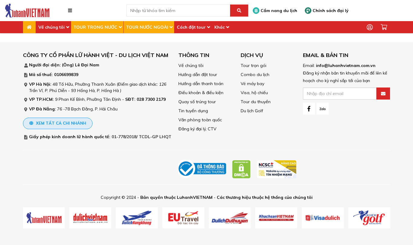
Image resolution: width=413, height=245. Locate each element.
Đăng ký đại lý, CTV (197, 129)
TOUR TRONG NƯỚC (95, 27)
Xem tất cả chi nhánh (60, 123)
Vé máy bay (252, 83)
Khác (219, 27)
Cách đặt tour (191, 27)
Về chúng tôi (51, 27)
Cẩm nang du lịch (278, 10)
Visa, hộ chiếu (254, 92)
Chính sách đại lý (330, 10)
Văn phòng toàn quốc (200, 119)
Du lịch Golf (252, 110)
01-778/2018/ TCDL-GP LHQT (141, 136)
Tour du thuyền (256, 101)
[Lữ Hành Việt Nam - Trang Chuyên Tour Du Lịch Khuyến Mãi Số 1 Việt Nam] (27, 10)
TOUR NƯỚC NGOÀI (147, 27)
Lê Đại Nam (87, 65)
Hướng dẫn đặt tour (197, 74)
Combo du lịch (255, 74)
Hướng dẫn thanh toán (200, 83)
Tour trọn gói (253, 65)
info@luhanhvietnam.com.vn (346, 65)
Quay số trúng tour (197, 101)
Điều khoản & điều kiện (200, 92)
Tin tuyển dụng (193, 110)
